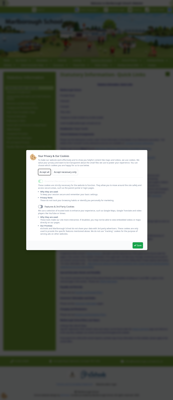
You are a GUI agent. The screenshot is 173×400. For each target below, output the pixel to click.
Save (139, 245)
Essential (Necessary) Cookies (60, 181)
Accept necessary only (65, 172)
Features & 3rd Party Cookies (59, 206)
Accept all (44, 172)
